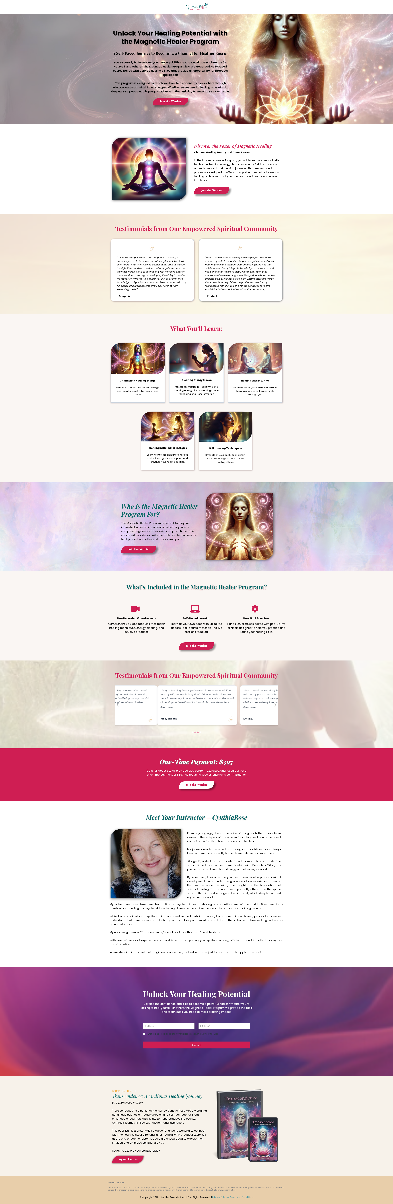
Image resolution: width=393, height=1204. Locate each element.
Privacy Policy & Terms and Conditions (232, 1197)
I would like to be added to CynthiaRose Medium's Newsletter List (182, 1033)
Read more (124, 707)
